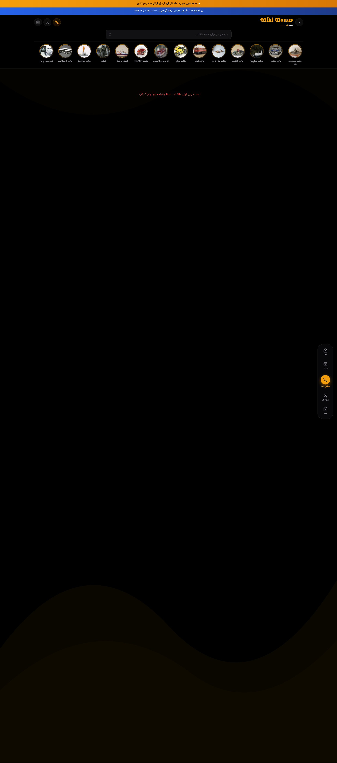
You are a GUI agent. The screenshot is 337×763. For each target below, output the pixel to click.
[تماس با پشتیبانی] (57, 22)
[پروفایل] (47, 22)
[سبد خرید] (38, 22)
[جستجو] (110, 34)
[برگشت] (299, 22)
